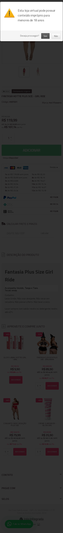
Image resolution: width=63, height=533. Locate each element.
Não (56, 36)
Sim (45, 36)
